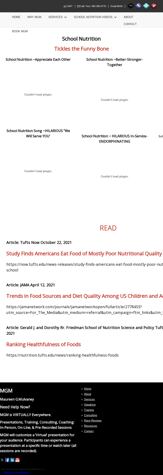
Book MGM (20, 31)
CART (69, 6)
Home (16, 17)
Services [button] (55, 17)
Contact (130, 24)
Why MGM (34, 17)
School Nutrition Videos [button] (93, 17)
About (128, 17)
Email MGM (116, 6)
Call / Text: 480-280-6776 (93, 6)
